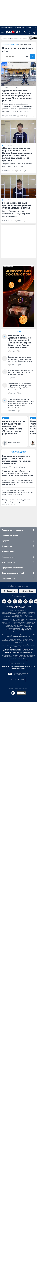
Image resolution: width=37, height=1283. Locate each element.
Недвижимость (7, 27)
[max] (25, 601)
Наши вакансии (8, 557)
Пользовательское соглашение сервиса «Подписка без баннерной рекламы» (18, 667)
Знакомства (19, 27)
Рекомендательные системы (18, 664)
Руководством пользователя (18, 648)
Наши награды (8, 551)
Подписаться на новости (12, 530)
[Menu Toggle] (2, 32)
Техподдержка (8, 562)
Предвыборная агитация (12, 568)
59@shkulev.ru (28, 626)
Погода (28, 27)
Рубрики (5, 541)
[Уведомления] (29, 32)
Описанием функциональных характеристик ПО (19, 649)
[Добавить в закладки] (33, 116)
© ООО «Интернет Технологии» (18, 688)
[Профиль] (34, 32)
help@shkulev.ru (23, 631)
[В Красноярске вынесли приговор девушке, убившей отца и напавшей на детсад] (18, 186)
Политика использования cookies (18, 661)
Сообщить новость (10, 535)
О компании (7, 546)
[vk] (9, 601)
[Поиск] (24, 32)
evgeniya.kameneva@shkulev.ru (21, 636)
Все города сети (8, 578)
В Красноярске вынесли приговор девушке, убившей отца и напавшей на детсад (16, 205)
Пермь (4, 44)
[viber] (20, 601)
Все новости (13, 44)
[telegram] (4, 601)
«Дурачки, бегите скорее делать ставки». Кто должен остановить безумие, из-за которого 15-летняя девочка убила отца (17, 95)
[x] (31, 601)
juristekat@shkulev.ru (26, 629)
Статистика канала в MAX (13, 573)
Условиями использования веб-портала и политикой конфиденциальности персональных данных (18, 651)
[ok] (15, 601)
